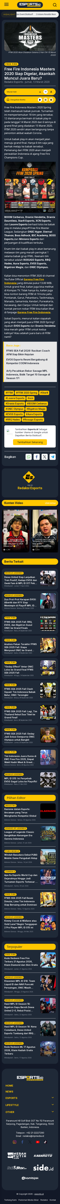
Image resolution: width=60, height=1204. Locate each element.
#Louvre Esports (15, 398)
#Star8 (44, 392)
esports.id (39, 1194)
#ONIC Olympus (14, 408)
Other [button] (10, 1112)
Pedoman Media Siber (28, 1200)
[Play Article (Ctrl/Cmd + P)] (40, 100)
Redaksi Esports (13, 82)
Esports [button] (11, 1098)
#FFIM (9, 392)
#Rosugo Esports (33, 419)
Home (9, 1085)
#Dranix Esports (15, 403)
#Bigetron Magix (35, 408)
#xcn (30, 398)
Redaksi (44, 1200)
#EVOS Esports (14, 414)
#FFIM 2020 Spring (26, 392)
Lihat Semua (50, 503)
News (9, 1091)
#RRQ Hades (13, 419)
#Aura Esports (34, 414)
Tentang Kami (10, 1200)
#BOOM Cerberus (37, 403)
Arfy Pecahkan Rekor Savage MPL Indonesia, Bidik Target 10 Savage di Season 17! (28, 374)
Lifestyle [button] (12, 1105)
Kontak (53, 1200)
